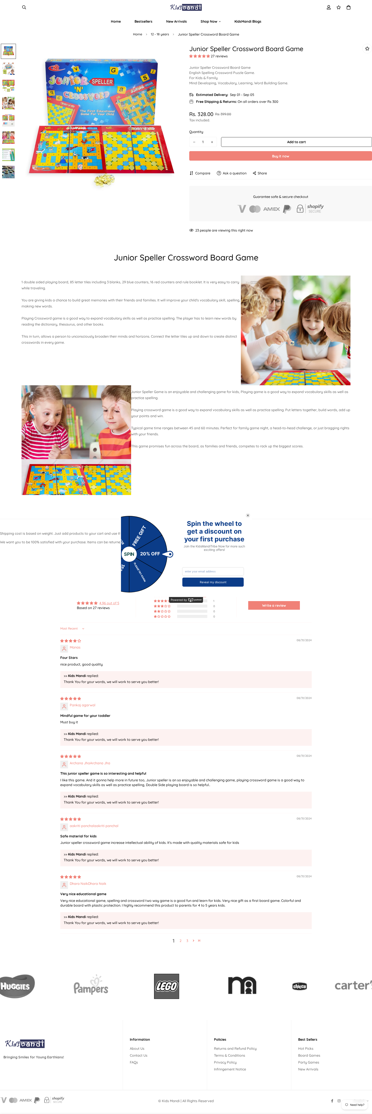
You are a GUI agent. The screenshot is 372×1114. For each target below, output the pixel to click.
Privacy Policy (225, 1062)
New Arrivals (176, 21)
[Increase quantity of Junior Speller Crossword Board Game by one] (212, 142)
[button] (200, 56)
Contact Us (138, 1055)
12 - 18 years (160, 34)
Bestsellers (143, 21)
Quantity (196, 132)
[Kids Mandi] (186, 7)
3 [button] (187, 941)
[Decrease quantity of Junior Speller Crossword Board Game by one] (194, 142)
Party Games (308, 1062)
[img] (70, 641)
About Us (137, 1048)
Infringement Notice (230, 1069)
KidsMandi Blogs (247, 21)
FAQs (134, 1062)
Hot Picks (305, 1048)
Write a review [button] (274, 605)
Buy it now (280, 156)
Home (116, 21)
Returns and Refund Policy (235, 1048)
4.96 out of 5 (109, 603)
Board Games (309, 1055)
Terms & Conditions (229, 1055)
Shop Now (209, 21)
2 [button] (180, 941)
